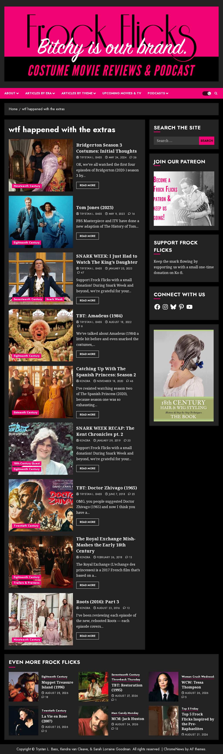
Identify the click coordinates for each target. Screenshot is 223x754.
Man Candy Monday (125, 713)
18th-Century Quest (27, 463)
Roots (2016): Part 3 (97, 602)
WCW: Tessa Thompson (192, 685)
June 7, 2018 (117, 494)
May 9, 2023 (117, 214)
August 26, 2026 (196, 693)
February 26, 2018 (109, 557)
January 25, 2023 (120, 268)
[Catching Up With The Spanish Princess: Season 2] (41, 392)
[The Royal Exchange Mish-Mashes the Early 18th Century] (41, 562)
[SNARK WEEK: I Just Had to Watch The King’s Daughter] (41, 278)
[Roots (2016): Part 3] (41, 619)
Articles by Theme (77, 93)
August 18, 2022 (120, 322)
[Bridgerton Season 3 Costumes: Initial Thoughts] (41, 165)
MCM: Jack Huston (128, 718)
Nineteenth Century (27, 186)
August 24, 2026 (126, 724)
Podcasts (156, 93)
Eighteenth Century (26, 243)
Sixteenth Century (25, 412)
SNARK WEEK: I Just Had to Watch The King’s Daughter (107, 259)
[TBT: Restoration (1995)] (93, 687)
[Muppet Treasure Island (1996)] (23, 687)
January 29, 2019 (109, 441)
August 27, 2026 (126, 696)
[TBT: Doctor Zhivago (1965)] (41, 505)
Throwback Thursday (126, 679)
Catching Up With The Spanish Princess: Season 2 (106, 372)
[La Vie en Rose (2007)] (23, 720)
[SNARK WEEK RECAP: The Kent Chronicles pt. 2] (41, 449)
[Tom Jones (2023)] (41, 222)
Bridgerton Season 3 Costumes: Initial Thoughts (106, 148)
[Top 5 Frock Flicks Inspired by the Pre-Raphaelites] (163, 720)
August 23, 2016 (108, 608)
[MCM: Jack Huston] (93, 720)
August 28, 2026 (56, 693)
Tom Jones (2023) (94, 207)
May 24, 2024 (118, 157)
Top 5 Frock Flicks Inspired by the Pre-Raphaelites (198, 721)
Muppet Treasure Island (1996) (57, 685)
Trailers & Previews (26, 583)
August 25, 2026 (56, 727)
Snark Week (54, 299)
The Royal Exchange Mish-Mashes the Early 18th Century (105, 545)
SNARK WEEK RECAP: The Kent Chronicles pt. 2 (105, 431)
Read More (87, 185)
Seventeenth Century (28, 299)
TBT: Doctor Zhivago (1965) (106, 488)
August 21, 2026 (196, 735)
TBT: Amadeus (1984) (99, 316)
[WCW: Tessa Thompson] (163, 687)
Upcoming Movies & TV (121, 93)
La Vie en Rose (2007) (54, 719)
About (9, 93)
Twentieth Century (26, 526)
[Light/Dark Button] (206, 93)
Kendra (85, 381)
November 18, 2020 (110, 381)
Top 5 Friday (190, 709)
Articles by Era (38, 93)
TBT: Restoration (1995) (127, 687)
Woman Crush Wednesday (199, 677)
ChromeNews (174, 749)
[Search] (216, 93)
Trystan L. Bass (91, 157)
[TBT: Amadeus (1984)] (41, 335)
